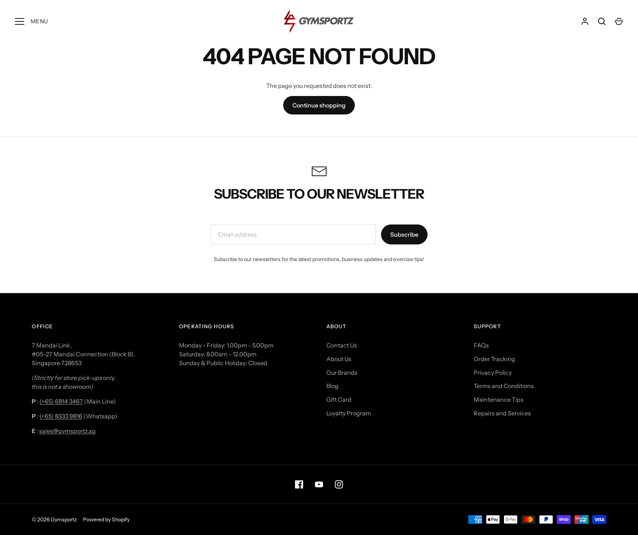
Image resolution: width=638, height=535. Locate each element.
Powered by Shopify (106, 519)
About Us (338, 359)
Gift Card (338, 399)
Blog (332, 386)
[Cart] (619, 21)
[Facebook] (299, 484)
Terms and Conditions (504, 386)
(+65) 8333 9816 (61, 416)
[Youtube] (319, 484)
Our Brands (341, 372)
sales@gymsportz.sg (67, 431)
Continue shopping (319, 105)
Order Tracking (494, 359)
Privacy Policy (493, 372)
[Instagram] (339, 484)
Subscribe (404, 234)
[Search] (602, 21)
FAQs (481, 345)
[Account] (585, 21)
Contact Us (341, 345)
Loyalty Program (348, 413)
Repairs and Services (502, 413)
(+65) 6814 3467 (61, 401)
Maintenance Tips (499, 399)
